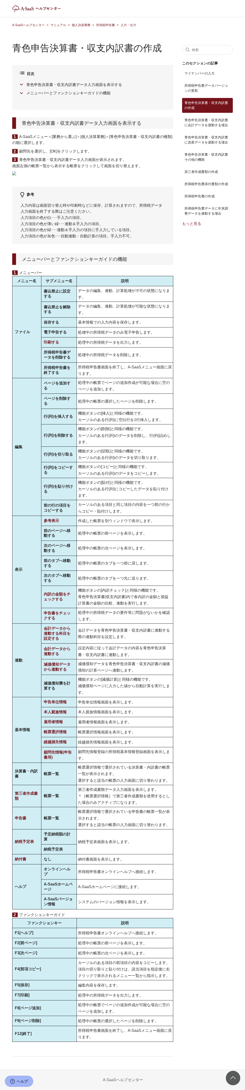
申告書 (20, 818)
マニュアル (58, 25)
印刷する (51, 342)
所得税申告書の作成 (199, 196)
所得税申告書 (105, 25)
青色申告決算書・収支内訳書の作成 (206, 105)
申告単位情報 (55, 702)
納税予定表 (24, 841)
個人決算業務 (81, 25)
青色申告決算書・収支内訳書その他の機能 (206, 157)
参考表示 (51, 521)
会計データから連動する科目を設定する (57, 633)
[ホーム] (40, 11)
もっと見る (191, 224)
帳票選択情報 (55, 732)
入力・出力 (128, 25)
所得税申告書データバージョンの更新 (206, 88)
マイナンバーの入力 (199, 73)
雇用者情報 (53, 722)
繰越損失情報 (55, 742)
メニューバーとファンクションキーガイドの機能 (68, 93)
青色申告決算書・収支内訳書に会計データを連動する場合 (206, 122)
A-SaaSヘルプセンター (28, 25)
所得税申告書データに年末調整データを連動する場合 (206, 210)
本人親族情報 (55, 712)
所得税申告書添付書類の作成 (206, 184)
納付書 (20, 859)
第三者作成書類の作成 (201, 172)
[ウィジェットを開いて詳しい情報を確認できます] (19, 1082)
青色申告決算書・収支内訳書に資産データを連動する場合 (206, 139)
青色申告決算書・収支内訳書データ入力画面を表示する (74, 85)
